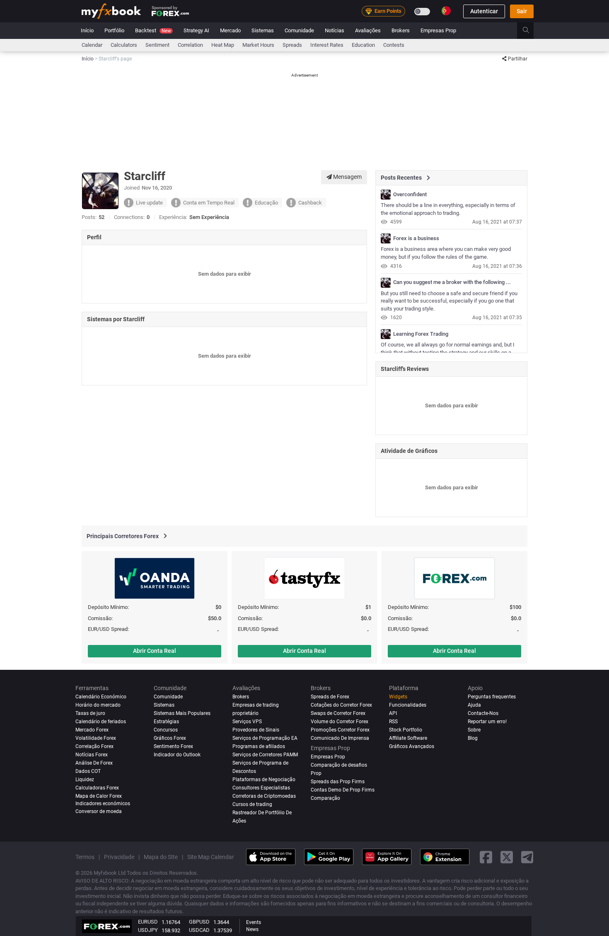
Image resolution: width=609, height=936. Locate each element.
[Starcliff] (386, 195)
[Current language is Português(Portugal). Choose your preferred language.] (446, 11)
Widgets (398, 697)
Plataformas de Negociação (263, 779)
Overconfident (410, 194)
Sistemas (262, 30)
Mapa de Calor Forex (98, 796)
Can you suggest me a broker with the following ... (452, 282)
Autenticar (484, 11)
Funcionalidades (407, 705)
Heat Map (222, 45)
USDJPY (148, 930)
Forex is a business (416, 238)
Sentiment (157, 45)
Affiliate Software (408, 738)
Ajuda (474, 705)
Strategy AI (196, 30)
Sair (522, 11)
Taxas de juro (90, 713)
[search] (530, 30)
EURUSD (148, 922)
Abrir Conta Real (154, 650)
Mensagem (347, 176)
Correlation (190, 45)
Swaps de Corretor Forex (338, 713)
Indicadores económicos (102, 803)
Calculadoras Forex (97, 788)
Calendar (92, 45)
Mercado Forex (92, 730)
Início (87, 30)
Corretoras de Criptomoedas (264, 796)
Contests (393, 45)
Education (363, 45)
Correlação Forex (94, 746)
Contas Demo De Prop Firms (343, 790)
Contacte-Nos (483, 713)
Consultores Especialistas (261, 788)
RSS (393, 721)
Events (253, 922)
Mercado (230, 30)
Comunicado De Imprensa (340, 738)
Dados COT (88, 771)
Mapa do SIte (161, 856)
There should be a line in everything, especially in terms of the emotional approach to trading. (448, 209)
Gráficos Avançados (411, 746)
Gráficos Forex (170, 738)
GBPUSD (199, 922)
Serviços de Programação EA (264, 738)
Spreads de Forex (330, 697)
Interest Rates (326, 45)
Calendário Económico (100, 697)
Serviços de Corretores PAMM (265, 755)
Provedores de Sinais (255, 730)
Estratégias (166, 721)
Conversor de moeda (98, 811)
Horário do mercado (98, 705)
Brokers (401, 30)
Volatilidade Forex (95, 738)
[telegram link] (527, 856)
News (252, 929)
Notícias (334, 30)
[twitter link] (506, 856)
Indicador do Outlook (177, 755)
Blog (473, 738)
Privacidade (119, 856)
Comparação (325, 798)
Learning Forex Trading (420, 334)
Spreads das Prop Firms (338, 781)
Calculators (124, 45)
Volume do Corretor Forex (339, 721)
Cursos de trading (252, 804)
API (393, 713)
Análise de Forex (94, 763)
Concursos (166, 730)
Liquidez (84, 779)
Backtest (153, 30)
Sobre (474, 730)
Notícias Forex (91, 755)
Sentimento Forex (173, 746)
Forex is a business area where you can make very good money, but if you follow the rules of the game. (446, 253)
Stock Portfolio (405, 730)
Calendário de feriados (100, 721)
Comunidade (299, 30)
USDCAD (199, 930)
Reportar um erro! (487, 721)
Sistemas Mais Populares (182, 713)
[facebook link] (486, 856)
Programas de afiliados (258, 746)
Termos (84, 856)
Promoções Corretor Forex (340, 730)
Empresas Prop (438, 30)
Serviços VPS (247, 721)
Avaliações (368, 30)
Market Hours (258, 45)
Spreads (292, 45)
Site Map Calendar (210, 856)
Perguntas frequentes (492, 697)
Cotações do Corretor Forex (341, 705)
